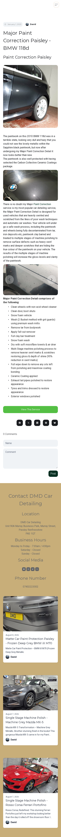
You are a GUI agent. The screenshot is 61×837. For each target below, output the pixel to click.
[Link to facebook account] (24, 569)
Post (53, 473)
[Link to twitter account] (37, 569)
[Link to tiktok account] (33, 569)
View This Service (30, 409)
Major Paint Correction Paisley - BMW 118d (27, 40)
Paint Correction (42, 204)
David (14, 657)
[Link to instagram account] (28, 569)
